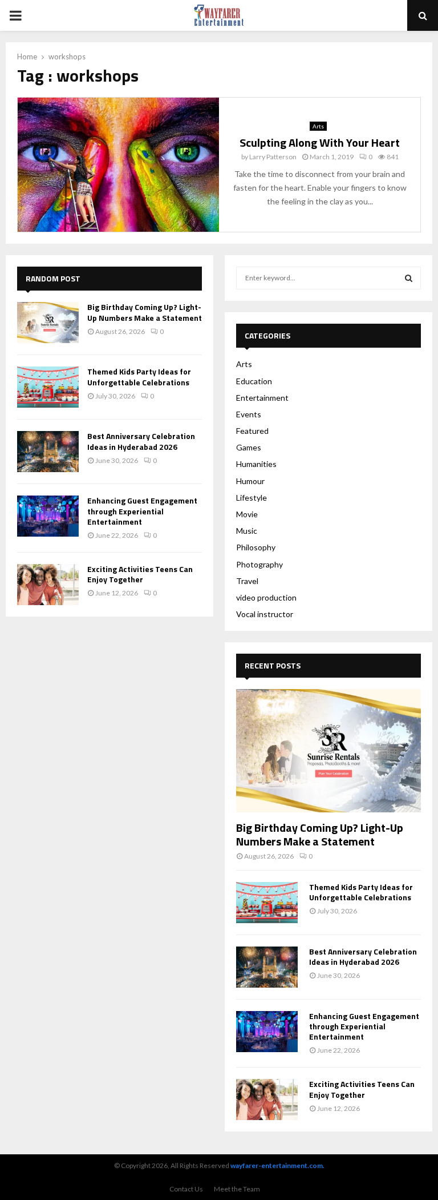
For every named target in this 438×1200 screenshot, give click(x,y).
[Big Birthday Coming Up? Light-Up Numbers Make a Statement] (48, 322)
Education (254, 381)
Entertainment (262, 397)
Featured (252, 431)
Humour (250, 481)
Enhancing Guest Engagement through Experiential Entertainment (142, 510)
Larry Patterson (273, 156)
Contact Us (186, 1189)
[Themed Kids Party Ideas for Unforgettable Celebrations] (48, 387)
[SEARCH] (408, 278)
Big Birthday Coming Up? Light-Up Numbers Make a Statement (144, 312)
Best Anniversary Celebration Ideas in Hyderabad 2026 (141, 441)
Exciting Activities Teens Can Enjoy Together (140, 574)
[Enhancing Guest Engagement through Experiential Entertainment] (48, 516)
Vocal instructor (264, 614)
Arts (318, 126)
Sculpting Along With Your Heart (320, 142)
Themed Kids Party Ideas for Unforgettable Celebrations (139, 376)
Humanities (256, 464)
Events (248, 414)
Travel (247, 581)
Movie (247, 514)
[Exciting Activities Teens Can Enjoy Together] (48, 584)
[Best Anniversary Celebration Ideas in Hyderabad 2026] (48, 451)
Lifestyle (251, 497)
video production (266, 597)
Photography (259, 564)
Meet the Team (237, 1189)
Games (248, 447)
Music (246, 530)
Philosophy (255, 547)
